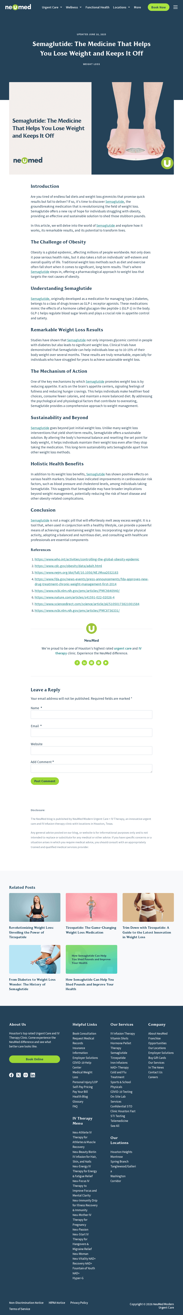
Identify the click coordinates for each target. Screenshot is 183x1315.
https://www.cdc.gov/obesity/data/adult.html (68, 566)
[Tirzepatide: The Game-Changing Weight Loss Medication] (91, 907)
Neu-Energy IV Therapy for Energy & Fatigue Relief (85, 1171)
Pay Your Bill (80, 1091)
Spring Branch (119, 1161)
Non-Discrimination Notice (26, 1302)
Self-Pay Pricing (83, 1087)
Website (37, 744)
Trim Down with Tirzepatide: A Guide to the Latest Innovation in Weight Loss (147, 932)
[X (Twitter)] (18, 1075)
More (137, 7)
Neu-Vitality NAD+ (84, 1258)
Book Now (158, 7)
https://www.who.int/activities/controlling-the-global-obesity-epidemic (87, 559)
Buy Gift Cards (157, 1058)
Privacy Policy (79, 1302)
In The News (156, 1067)
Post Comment (44, 781)
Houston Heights (121, 1152)
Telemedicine (119, 1121)
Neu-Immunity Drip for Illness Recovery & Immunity (85, 1205)
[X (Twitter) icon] (91, 662)
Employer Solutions (85, 1058)
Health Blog (80, 1096)
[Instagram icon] (98, 662)
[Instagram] (25, 1075)
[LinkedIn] (33, 1075)
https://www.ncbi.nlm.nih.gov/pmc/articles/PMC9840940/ (77, 590)
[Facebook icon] (77, 662)
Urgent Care (50, 7)
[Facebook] (11, 1075)
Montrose (116, 1156)
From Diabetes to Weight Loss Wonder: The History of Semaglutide (32, 984)
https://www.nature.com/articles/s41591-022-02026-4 (75, 597)
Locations (119, 7)
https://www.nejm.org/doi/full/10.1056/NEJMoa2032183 (76, 572)
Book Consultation (84, 1033)
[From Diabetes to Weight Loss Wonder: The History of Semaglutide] (34, 959)
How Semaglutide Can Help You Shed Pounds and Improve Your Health (90, 984)
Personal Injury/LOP (85, 1082)
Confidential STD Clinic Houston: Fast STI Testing (122, 1111)
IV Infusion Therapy (122, 1033)
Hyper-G (78, 1278)
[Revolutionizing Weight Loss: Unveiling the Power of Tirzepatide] (34, 907)
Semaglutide (114, 201)
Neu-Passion (80, 1229)
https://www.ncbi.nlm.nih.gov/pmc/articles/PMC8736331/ (77, 610)
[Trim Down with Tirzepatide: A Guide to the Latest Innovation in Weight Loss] (148, 907)
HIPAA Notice (57, 1302)
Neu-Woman (80, 1254)
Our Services (156, 1062)
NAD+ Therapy (119, 1067)
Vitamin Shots (119, 1038)
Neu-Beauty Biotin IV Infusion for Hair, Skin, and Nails (85, 1156)
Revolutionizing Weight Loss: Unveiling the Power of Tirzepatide (31, 932)
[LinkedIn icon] (84, 662)
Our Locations (157, 1048)
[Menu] (175, 7)
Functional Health (97, 7)
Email (36, 726)
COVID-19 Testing (121, 1091)
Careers (153, 1077)
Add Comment (42, 762)
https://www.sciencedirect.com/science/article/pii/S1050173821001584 (87, 604)
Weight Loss (91, 64)
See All (114, 1126)
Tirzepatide (118, 1058)
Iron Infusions (119, 1062)
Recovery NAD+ (82, 1263)
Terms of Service (19, 1309)
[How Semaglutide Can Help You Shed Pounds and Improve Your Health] (91, 959)
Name (36, 708)
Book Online (34, 1059)
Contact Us (155, 1072)
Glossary (78, 1101)
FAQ (75, 1106)
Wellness (72, 7)
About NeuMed (158, 1033)
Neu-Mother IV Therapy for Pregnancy (82, 1219)
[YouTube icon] (105, 662)
